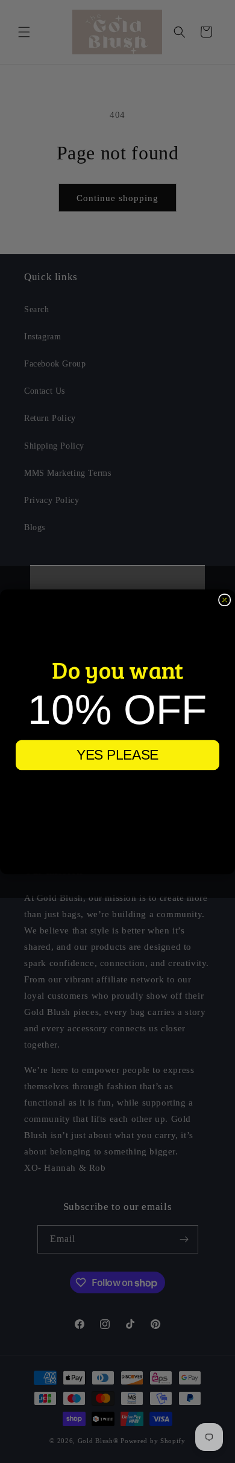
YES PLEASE (117, 755)
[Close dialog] (224, 599)
